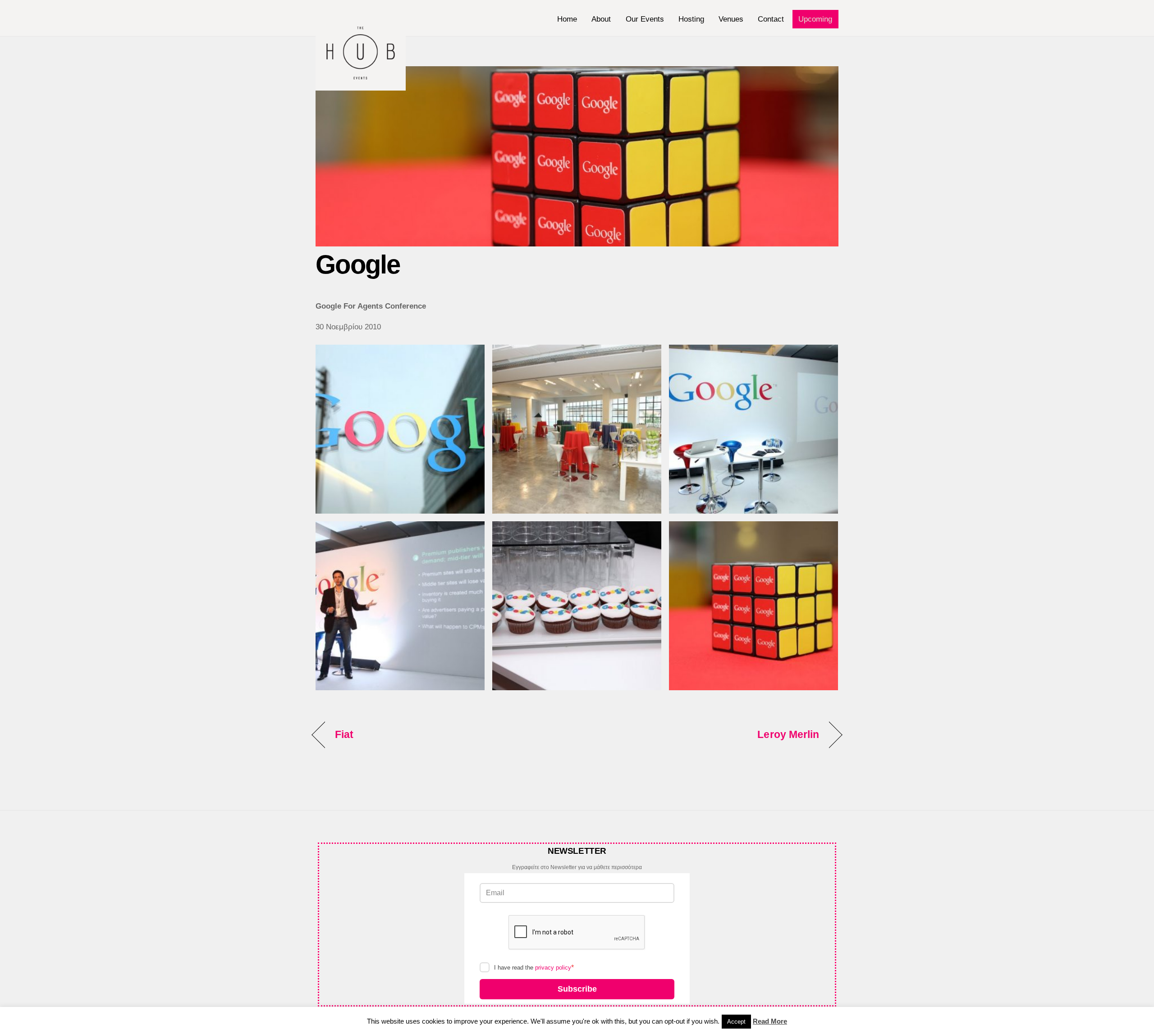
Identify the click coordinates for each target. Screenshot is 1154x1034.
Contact (771, 19)
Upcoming (815, 19)
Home (567, 19)
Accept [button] (736, 1021)
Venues (731, 19)
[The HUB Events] (361, 86)
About (601, 19)
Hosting (691, 19)
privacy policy (553, 967)
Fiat (344, 734)
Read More (770, 1021)
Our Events (645, 19)
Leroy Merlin (788, 734)
